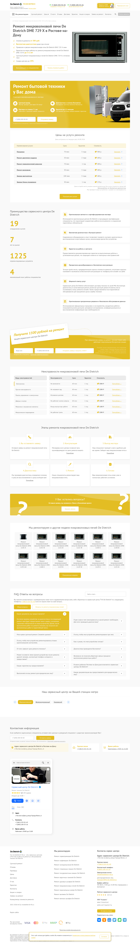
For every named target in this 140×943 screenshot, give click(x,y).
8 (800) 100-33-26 (103, 869)
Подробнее (70, 453)
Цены (46, 14)
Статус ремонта (124, 14)
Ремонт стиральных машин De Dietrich (68, 869)
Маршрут (19, 800)
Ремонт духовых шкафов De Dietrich (67, 882)
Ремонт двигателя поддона (27, 158)
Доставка (67, 14)
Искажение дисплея (57, 395)
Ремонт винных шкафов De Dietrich (67, 898)
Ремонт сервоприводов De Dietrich (66, 856)
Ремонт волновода (24, 170)
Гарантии (75, 14)
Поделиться (99, 920)
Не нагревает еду (56, 389)
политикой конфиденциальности (39, 354)
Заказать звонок (70, 509)
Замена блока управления (26, 182)
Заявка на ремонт (97, 14)
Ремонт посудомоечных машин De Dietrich (69, 873)
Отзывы (59, 14)
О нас (52, 14)
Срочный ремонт (36, 14)
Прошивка (20, 152)
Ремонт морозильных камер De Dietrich (68, 890)
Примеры (13, 871)
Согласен (104, 936)
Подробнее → (117, 384)
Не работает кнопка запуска (60, 401)
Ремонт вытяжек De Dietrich (64, 894)
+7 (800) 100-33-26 (76, 5)
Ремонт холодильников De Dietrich (66, 865)
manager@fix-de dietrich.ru (107, 880)
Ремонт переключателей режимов (29, 164)
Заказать (117, 152)
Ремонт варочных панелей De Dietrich (68, 877)
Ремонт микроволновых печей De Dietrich (69, 886)
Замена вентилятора (24, 176)
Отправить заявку (47, 119)
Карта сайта (14, 912)
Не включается (55, 384)
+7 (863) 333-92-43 (58, 5)
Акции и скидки (84, 14)
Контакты (108, 14)
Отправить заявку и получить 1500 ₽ (74, 351)
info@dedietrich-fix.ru (105, 874)
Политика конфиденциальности (70, 930)
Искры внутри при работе (59, 407)
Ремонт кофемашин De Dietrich (65, 861)
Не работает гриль (57, 412)
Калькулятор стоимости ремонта (22, 899)
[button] (15, 702)
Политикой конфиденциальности (56, 741)
